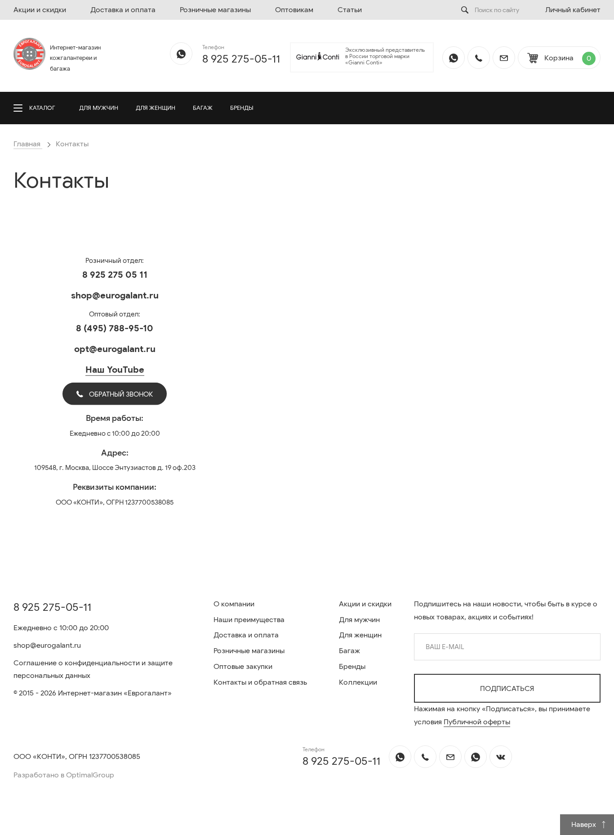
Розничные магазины (215, 9)
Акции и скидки (39, 9)
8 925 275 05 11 (114, 274)
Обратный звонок (120, 394)
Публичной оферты (477, 722)
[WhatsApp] (181, 53)
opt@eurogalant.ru (115, 349)
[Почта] (504, 57)
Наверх (584, 824)
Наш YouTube (114, 369)
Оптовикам (294, 9)
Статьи (350, 9)
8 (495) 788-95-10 (114, 328)
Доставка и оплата (123, 9)
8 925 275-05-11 (241, 59)
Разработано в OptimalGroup (63, 775)
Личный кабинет (573, 9)
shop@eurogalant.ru (115, 295)
